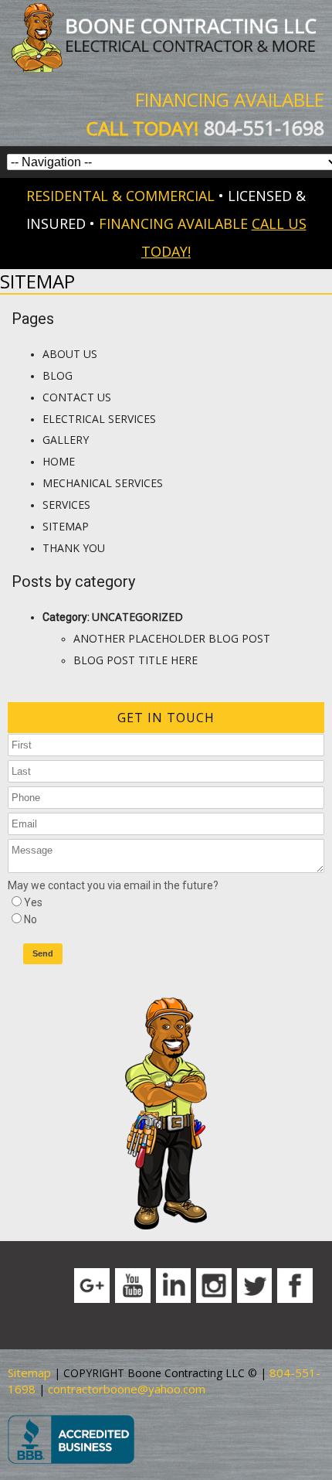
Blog (57, 375)
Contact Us (76, 397)
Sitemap (65, 526)
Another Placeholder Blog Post (171, 638)
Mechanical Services (102, 483)
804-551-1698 (264, 127)
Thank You (73, 548)
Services (66, 504)
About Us (69, 353)
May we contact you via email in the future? (113, 885)
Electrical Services (99, 418)
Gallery (65, 439)
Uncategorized (137, 616)
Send (42, 953)
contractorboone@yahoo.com (126, 1388)
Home (58, 461)
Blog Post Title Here (135, 660)
